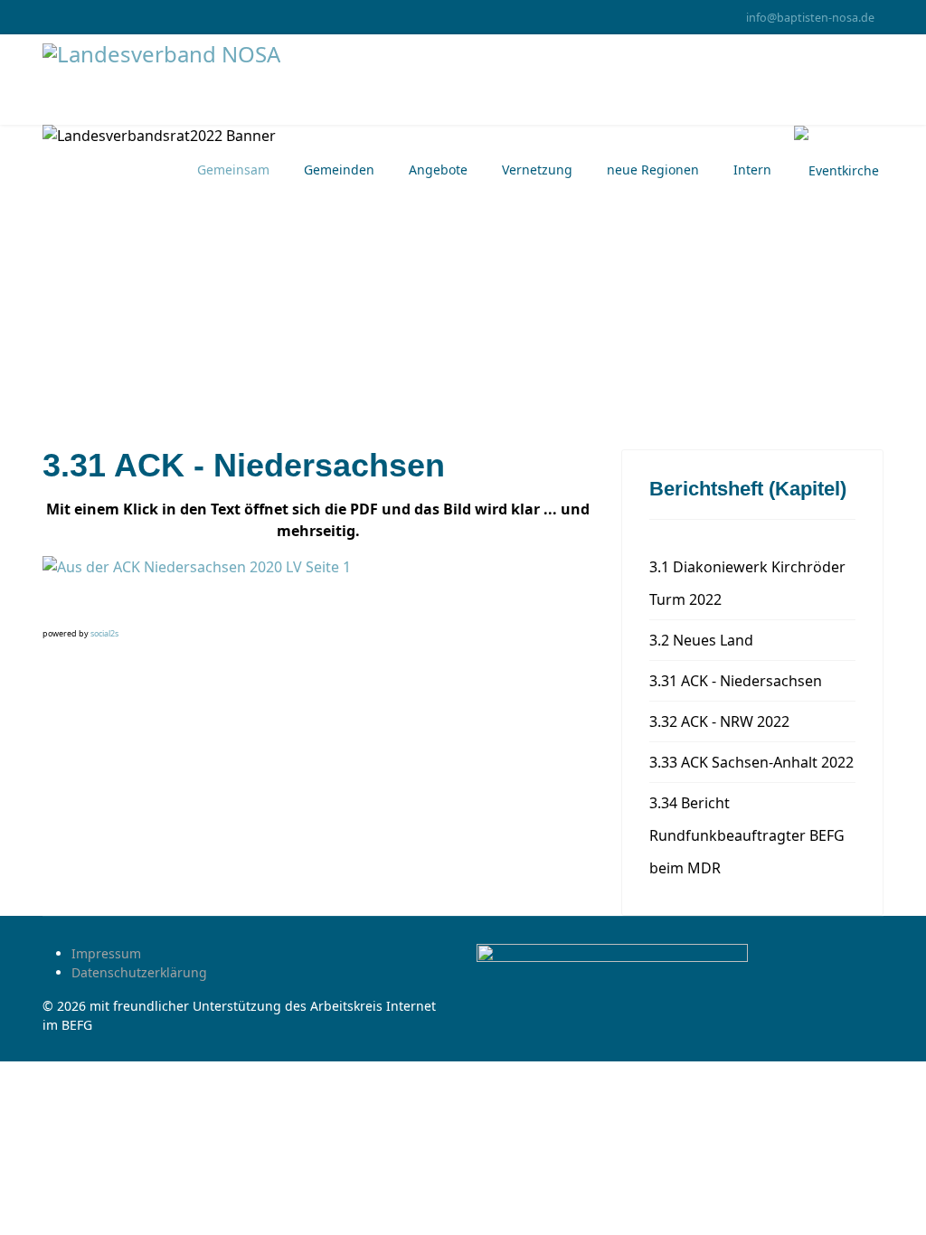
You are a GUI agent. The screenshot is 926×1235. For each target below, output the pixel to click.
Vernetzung (537, 169)
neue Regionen (653, 169)
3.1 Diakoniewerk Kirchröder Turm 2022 (747, 583)
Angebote (438, 169)
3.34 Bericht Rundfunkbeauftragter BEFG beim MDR (747, 835)
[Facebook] (47, 16)
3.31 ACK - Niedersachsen (735, 681)
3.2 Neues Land (701, 640)
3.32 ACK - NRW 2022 (719, 721)
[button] (58, 609)
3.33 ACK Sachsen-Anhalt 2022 (751, 762)
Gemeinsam (233, 169)
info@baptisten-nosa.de (810, 17)
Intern (752, 169)
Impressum (106, 953)
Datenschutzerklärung (139, 972)
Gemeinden (339, 169)
